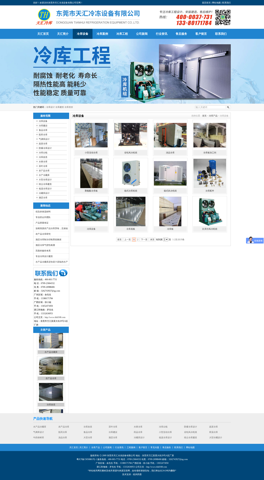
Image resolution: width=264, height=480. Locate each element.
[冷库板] (170, 211)
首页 (204, 115)
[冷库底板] (130, 211)
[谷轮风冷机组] (130, 135)
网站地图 (216, 2)
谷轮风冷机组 (130, 152)
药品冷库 (51, 406)
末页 (152, 239)
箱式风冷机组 (170, 191)
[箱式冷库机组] (130, 173)
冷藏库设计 (44, 193)
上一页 (127, 239)
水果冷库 (43, 161)
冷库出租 (43, 152)
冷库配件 (209, 191)
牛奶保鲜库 (114, 432)
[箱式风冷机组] (170, 173)
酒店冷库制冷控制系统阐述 (48, 239)
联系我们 (226, 2)
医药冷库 (43, 134)
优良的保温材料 (43, 211)
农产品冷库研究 (43, 234)
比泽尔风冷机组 (209, 229)
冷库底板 (130, 229)
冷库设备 (82, 33)
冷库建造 (59, 107)
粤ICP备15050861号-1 (87, 459)
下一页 (144, 239)
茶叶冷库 (43, 166)
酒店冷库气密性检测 (45, 245)
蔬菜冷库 (43, 143)
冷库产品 (213, 115)
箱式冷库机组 (130, 191)
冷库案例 (102, 33)
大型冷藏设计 (90, 438)
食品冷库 (43, 130)
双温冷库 (88, 432)
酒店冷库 (43, 197)
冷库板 (170, 229)
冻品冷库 (170, 152)
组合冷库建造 (45, 184)
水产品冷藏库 (115, 438)
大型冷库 (163, 432)
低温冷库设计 (45, 188)
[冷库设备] (91, 211)
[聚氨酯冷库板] (91, 173)
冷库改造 (43, 157)
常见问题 (154, 447)
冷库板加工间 (209, 152)
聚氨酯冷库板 (91, 191)
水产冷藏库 (44, 175)
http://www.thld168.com (55, 317)
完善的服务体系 (43, 250)
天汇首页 (43, 33)
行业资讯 (161, 33)
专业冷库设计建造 (44, 256)
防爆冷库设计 (45, 148)
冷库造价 (68, 107)
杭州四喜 (137, 474)
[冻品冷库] (170, 135)
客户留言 (201, 33)
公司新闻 (142, 33)
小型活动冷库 (91, 152)
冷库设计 (50, 107)
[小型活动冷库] (91, 135)
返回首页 (206, 2)
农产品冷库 (44, 170)
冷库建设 (43, 125)
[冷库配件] (209, 173)
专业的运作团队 (43, 217)
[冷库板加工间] (209, 135)
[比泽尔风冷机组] (209, 211)
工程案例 (131, 447)
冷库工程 (122, 33)
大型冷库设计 (45, 179)
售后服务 (181, 33)
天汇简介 (63, 33)
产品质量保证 (42, 223)
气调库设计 (44, 139)
